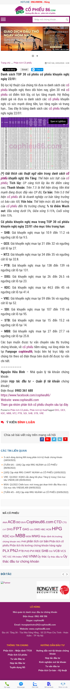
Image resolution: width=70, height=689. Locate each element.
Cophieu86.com (39, 522)
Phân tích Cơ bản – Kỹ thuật (52, 670)
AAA (5, 522)
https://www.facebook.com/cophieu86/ (25, 395)
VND (25, 556)
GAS (25, 529)
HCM (48, 529)
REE (38, 551)
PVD (26, 551)
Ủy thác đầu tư (55, 556)
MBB (9, 413)
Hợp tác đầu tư (52, 658)
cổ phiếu (53, 99)
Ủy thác (42, 556)
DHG (10, 529)
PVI (32, 551)
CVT (4, 530)
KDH (12, 536)
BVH (23, 522)
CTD (58, 522)
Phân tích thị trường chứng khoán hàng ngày (36, 545)
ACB (12, 522)
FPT (17, 528)
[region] (35, 43)
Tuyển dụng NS (17, 667)
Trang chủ (5, 63)
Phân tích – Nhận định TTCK (17, 650)
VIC (5, 556)
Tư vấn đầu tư (52, 666)
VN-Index (17, 557)
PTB (20, 413)
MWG (36, 536)
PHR (23, 541)
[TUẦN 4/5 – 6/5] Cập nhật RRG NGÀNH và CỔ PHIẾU (36, 492)
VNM (33, 556)
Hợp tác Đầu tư (17, 663)
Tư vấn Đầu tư (17, 659)
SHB (30, 413)
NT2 (14, 413)
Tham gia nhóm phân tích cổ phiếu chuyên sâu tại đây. (35, 405)
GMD (37, 529)
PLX (6, 551)
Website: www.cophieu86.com (20, 400)
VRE (41, 413)
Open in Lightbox (58, 121)
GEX (63, 410)
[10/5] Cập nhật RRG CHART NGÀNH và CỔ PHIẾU (35, 472)
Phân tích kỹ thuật (38, 410)
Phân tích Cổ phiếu (23, 63)
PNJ (14, 550)
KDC (3, 413)
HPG (57, 528)
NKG (19, 542)
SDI (25, 413)
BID (18, 522)
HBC (43, 529)
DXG (57, 410)
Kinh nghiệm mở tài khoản (52, 662)
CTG (64, 522)
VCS (63, 551)
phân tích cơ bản (38, 541)
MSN (28, 536)
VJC (9, 556)
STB (36, 413)
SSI (51, 551)
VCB (56, 551)
